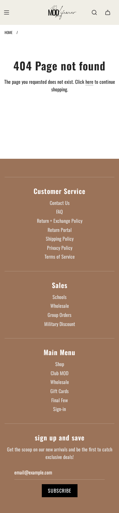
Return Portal (60, 229)
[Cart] (107, 12)
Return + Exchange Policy (59, 220)
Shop (59, 364)
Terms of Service (60, 256)
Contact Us (60, 202)
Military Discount (59, 324)
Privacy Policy (59, 247)
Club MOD (59, 373)
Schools (59, 297)
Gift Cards (59, 391)
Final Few (59, 400)
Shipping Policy (60, 238)
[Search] (94, 12)
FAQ (59, 211)
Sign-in (59, 409)
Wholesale (59, 305)
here (89, 81)
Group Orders (59, 314)
